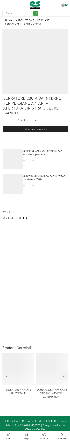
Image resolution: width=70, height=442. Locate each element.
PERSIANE (43, 20)
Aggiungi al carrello (37, 129)
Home (8, 20)
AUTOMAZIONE (24, 20)
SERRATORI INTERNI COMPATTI (24, 23)
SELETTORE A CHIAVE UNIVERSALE (18, 391)
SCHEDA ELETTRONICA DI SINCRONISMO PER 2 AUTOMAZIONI (52, 393)
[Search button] (35, 13)
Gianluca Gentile (35, 429)
